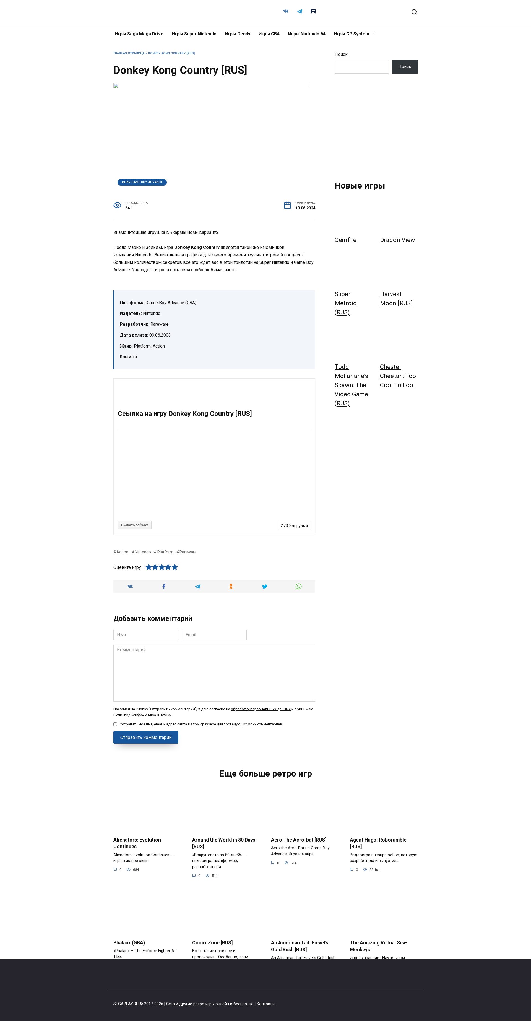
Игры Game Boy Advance (142, 182)
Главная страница (129, 53)
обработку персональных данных (261, 709)
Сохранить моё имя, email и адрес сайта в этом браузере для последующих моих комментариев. (201, 724)
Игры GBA (269, 34)
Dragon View (397, 239)
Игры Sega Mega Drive (139, 34)
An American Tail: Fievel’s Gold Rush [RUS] (299, 946)
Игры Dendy (237, 34)
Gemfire (345, 239)
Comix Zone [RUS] (212, 943)
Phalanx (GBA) (129, 943)
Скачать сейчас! (134, 524)
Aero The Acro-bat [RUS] (299, 839)
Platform (165, 552)
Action (122, 552)
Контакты (266, 1004)
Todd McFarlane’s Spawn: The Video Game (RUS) (351, 385)
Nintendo (143, 552)
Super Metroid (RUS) (346, 303)
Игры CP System (351, 34)
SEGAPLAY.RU (126, 1004)
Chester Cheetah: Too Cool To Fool (398, 376)
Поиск (341, 54)
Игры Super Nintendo (194, 34)
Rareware (188, 552)
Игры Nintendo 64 (307, 34)
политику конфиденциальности (141, 714)
